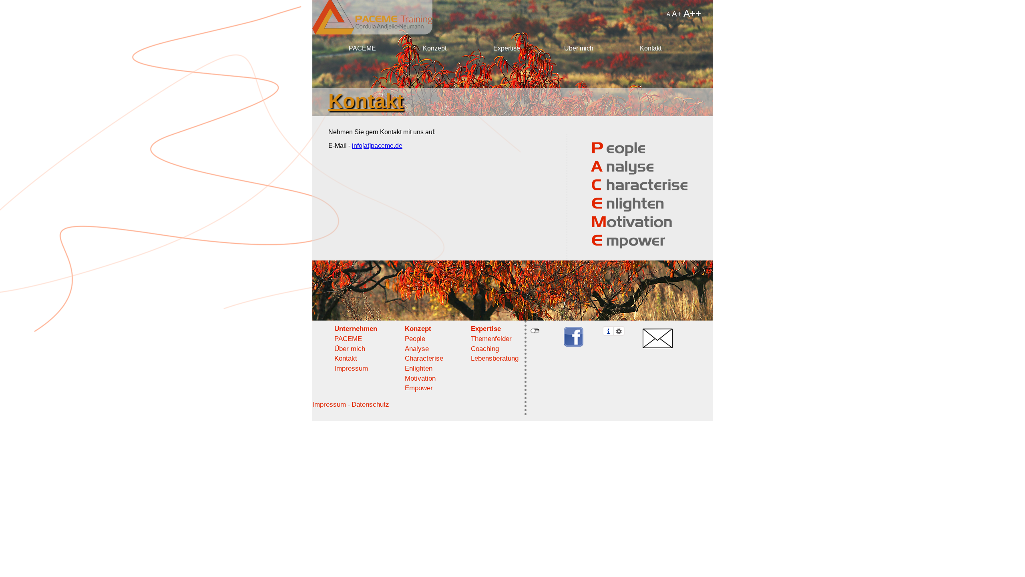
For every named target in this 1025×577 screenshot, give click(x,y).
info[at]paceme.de (377, 145)
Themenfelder (491, 339)
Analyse (417, 349)
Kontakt (650, 48)
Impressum (351, 368)
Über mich (578, 48)
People (415, 339)
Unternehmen (355, 329)
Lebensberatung (495, 358)
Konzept (434, 48)
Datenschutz (370, 404)
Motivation (420, 378)
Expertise (506, 48)
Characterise (424, 358)
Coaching (485, 349)
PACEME (362, 48)
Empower (419, 388)
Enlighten (418, 368)
